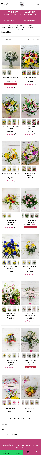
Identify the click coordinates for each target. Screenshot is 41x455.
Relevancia (5, 39)
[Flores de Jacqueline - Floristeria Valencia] (22, 4)
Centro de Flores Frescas (30, 174)
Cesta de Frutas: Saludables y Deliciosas (30, 408)
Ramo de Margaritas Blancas (10, 78)
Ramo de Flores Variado (11, 361)
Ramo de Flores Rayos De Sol (10, 127)
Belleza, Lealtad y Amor (30, 268)
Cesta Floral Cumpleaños (11, 314)
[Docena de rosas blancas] (30, 340)
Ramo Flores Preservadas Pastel (30, 314)
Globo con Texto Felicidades (10, 408)
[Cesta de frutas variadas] (30, 386)
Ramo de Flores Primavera (30, 78)
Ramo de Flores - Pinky (30, 127)
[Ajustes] (38, 4)
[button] (29, 20)
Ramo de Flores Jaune (10, 173)
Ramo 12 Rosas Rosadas (30, 221)
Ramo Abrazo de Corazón (10, 268)
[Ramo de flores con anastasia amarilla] (10, 106)
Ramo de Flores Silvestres (11, 221)
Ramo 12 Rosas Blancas (30, 361)
